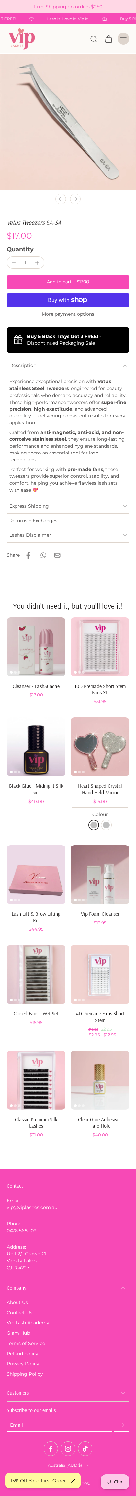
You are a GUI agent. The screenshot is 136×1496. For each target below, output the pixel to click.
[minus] (13, 262)
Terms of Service (26, 1343)
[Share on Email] (57, 555)
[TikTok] (85, 1448)
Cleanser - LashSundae (36, 686)
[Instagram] (68, 1448)
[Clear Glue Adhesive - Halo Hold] (100, 1080)
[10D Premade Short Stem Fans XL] (100, 646)
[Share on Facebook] (28, 555)
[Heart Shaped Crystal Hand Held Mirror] (100, 746)
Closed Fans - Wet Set (36, 1013)
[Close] (73, 1480)
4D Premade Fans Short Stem (100, 1016)
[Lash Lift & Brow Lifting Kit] (36, 874)
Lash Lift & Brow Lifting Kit (36, 917)
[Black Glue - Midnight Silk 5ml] (36, 746)
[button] (68, 282)
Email (16, 1425)
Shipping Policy (25, 1374)
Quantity (20, 249)
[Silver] (106, 825)
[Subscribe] (121, 1425)
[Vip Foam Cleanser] (100, 874)
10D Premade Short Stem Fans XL (100, 689)
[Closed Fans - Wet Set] (36, 974)
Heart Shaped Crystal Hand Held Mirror (100, 789)
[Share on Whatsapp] (43, 555)
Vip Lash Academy (28, 1322)
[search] (93, 38)
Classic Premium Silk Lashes (36, 1122)
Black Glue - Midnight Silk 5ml (36, 789)
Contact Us (19, 1312)
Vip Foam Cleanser (100, 913)
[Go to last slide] (60, 199)
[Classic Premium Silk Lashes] (36, 1080)
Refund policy (22, 1353)
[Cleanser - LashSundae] (36, 646)
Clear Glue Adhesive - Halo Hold (100, 1122)
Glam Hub (18, 1333)
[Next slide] (75, 199)
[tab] (11, 672)
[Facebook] (51, 1448)
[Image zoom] (68, 122)
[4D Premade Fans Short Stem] (100, 974)
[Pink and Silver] (93, 825)
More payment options (68, 314)
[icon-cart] (108, 38)
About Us (17, 1302)
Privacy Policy (23, 1363)
